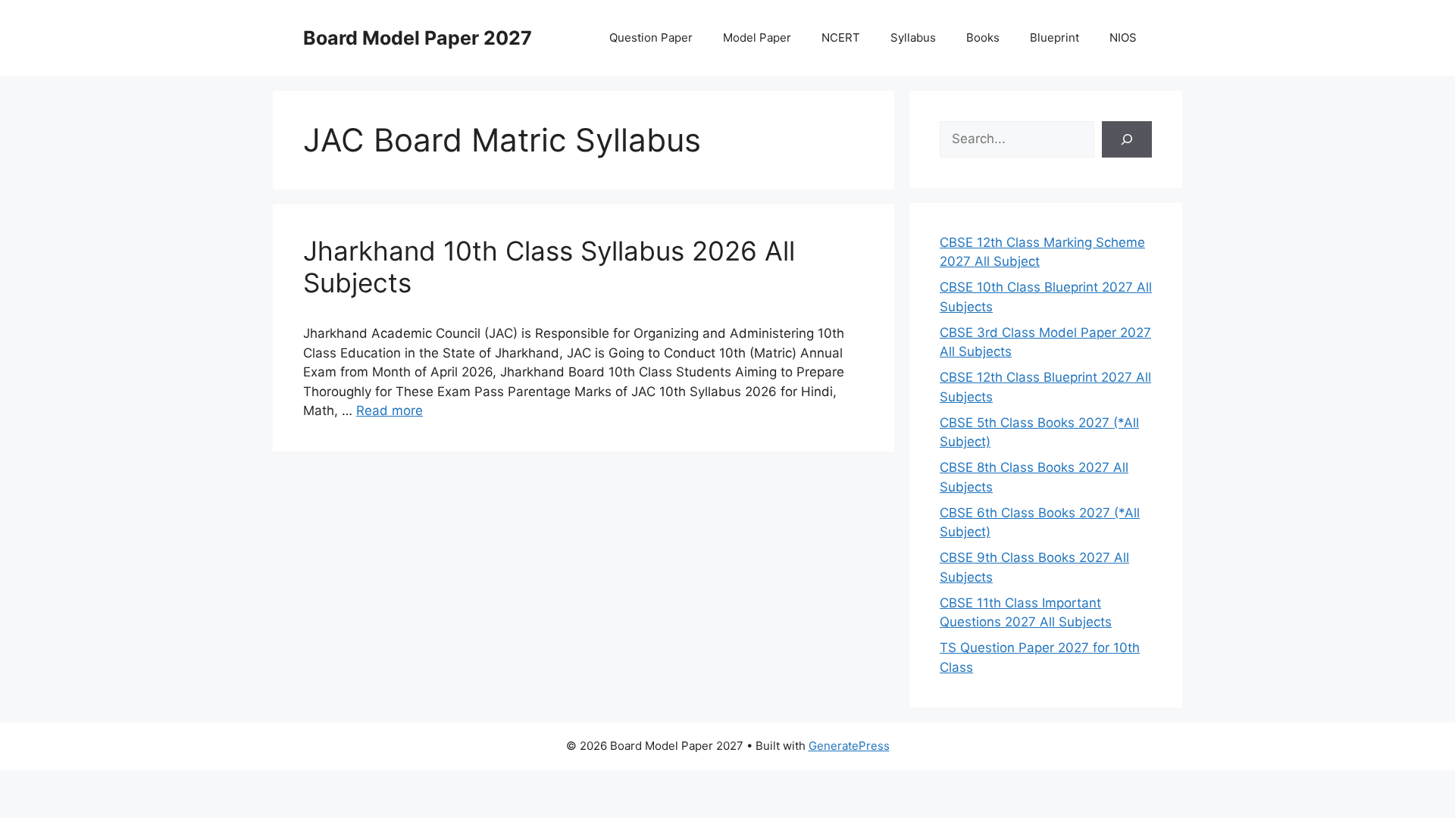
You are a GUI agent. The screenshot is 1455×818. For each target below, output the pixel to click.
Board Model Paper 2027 (417, 38)
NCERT (840, 37)
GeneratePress (849, 745)
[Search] (1127, 139)
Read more (389, 410)
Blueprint (1054, 37)
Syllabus (913, 37)
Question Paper (651, 37)
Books (983, 37)
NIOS (1123, 37)
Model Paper (757, 37)
